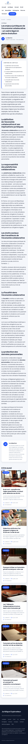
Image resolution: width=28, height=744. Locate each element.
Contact (12, 14)
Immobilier (8, 10)
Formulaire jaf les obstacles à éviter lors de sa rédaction (12, 644)
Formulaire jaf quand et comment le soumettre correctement (11, 682)
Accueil (4, 7)
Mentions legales (6, 724)
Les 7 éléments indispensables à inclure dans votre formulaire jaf (11, 606)
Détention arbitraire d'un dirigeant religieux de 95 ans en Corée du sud (11, 530)
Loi (2, 10)
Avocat (17, 7)
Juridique (10, 7)
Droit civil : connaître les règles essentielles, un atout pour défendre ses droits (13, 491)
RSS (13, 724)
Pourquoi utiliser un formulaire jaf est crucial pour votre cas (13, 568)
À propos (4, 13)
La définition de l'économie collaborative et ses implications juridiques (13, 67)
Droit (21, 7)
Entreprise (16, 10)
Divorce (23, 10)
